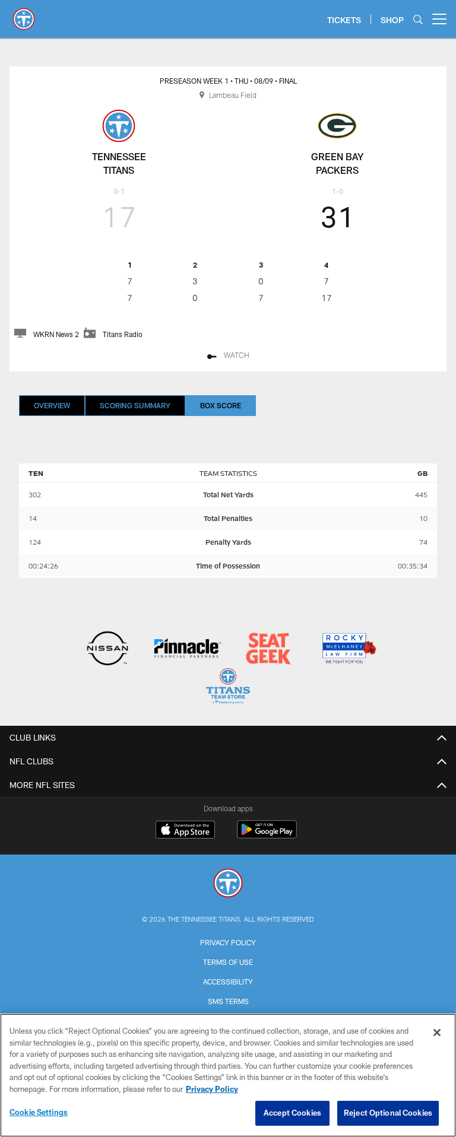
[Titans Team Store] (228, 687)
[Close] (437, 1033)
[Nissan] (107, 649)
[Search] (418, 19)
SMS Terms (228, 1001)
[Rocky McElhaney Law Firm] (348, 649)
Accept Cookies (292, 1112)
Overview (52, 405)
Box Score (220, 405)
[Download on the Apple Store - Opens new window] (185, 831)
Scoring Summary (135, 405)
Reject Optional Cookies (388, 1112)
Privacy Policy (228, 942)
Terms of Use (228, 962)
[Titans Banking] (188, 649)
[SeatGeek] (268, 649)
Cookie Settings (39, 1112)
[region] (228, 1075)
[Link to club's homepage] (24, 14)
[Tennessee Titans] (228, 884)
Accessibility (228, 981)
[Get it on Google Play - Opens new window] (267, 835)
